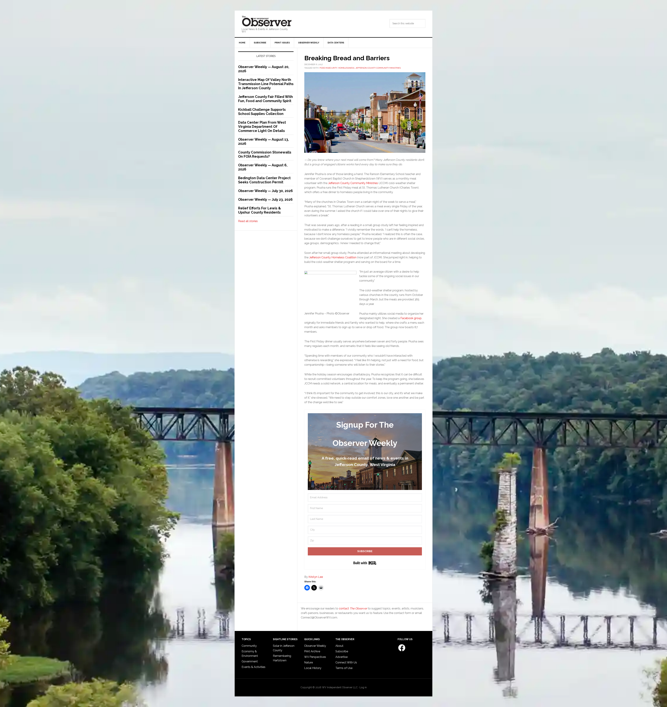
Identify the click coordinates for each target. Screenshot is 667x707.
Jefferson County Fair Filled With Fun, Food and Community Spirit (265, 99)
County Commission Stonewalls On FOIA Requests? (264, 154)
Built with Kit (364, 563)
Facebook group (411, 318)
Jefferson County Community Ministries (378, 68)
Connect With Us (346, 662)
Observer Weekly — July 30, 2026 (265, 191)
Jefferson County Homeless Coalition (332, 257)
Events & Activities (253, 667)
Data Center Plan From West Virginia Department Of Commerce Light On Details (262, 126)
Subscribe (341, 651)
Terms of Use (343, 668)
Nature (308, 662)
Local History (312, 668)
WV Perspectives (315, 657)
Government (250, 661)
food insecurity (328, 68)
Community (249, 645)
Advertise (341, 657)
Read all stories (248, 221)
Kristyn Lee (315, 577)
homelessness (346, 68)
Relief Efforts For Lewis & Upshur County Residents (259, 210)
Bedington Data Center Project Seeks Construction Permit (264, 180)
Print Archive (312, 651)
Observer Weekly (315, 645)
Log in (363, 687)
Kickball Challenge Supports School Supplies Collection (262, 111)
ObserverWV (267, 21)
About (339, 645)
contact (353, 608)
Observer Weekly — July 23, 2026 (265, 199)
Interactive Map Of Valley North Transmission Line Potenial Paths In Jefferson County (266, 84)
